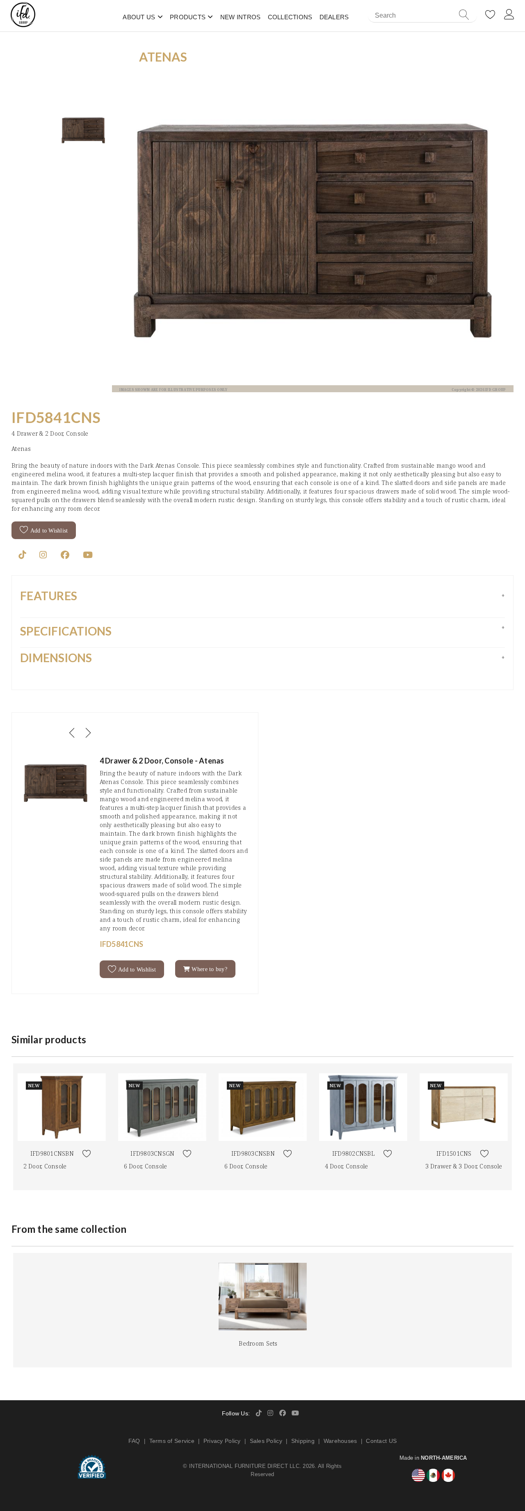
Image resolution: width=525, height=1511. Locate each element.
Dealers (334, 17)
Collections (290, 17)
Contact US (381, 1441)
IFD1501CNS (454, 1153)
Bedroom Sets (258, 1343)
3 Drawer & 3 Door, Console (463, 1166)
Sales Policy (266, 1441)
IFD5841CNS (56, 417)
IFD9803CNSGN (152, 1153)
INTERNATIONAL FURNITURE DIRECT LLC (244, 1466)
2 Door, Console (45, 1166)
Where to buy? (208, 969)
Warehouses (340, 1441)
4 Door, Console (346, 1166)
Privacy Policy (222, 1441)
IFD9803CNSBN (253, 1153)
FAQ (134, 1441)
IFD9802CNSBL (353, 1153)
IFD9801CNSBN (52, 1153)
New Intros (240, 17)
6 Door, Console (145, 1166)
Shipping (303, 1441)
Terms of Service (171, 1441)
